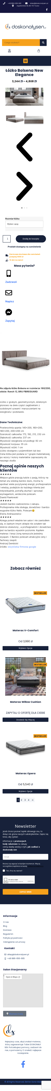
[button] (25, 61)
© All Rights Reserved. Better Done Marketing (25, 1081)
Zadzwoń (11, 282)
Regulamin (8, 934)
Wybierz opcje (25, 648)
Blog (5, 926)
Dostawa (7, 930)
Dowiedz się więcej (25, 719)
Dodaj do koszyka (31, 238)
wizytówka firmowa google (22, 546)
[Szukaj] (43, 42)
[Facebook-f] (23, 1064)
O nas (6, 922)
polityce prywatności (35, 866)
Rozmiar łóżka (12, 218)
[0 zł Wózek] (38, 50)
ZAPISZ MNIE (25, 892)
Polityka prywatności (12, 938)
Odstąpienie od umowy (14, 942)
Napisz (9, 301)
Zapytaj (10, 320)
